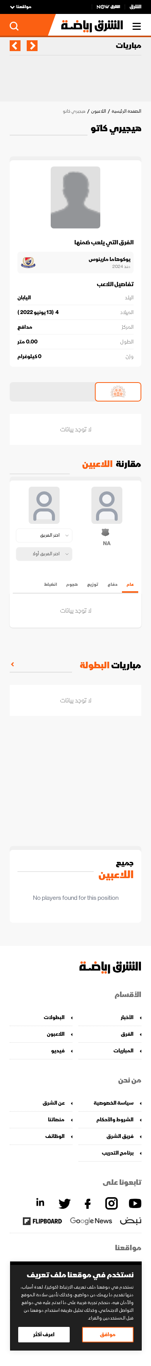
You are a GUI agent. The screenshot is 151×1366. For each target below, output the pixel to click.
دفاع (112, 584)
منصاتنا (56, 1119)
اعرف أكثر (44, 1334)
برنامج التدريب (118, 1152)
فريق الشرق (120, 1136)
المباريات (123, 1050)
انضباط (50, 584)
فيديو (58, 1050)
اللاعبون (98, 111)
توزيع (92, 584)
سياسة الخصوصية (114, 1102)
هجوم (72, 584)
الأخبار (127, 1017)
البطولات (54, 1017)
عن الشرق (54, 1102)
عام (130, 584)
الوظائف (55, 1136)
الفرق (127, 1034)
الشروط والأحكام (115, 1119)
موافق (108, 1334)
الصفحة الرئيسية (126, 111)
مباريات (128, 45)
